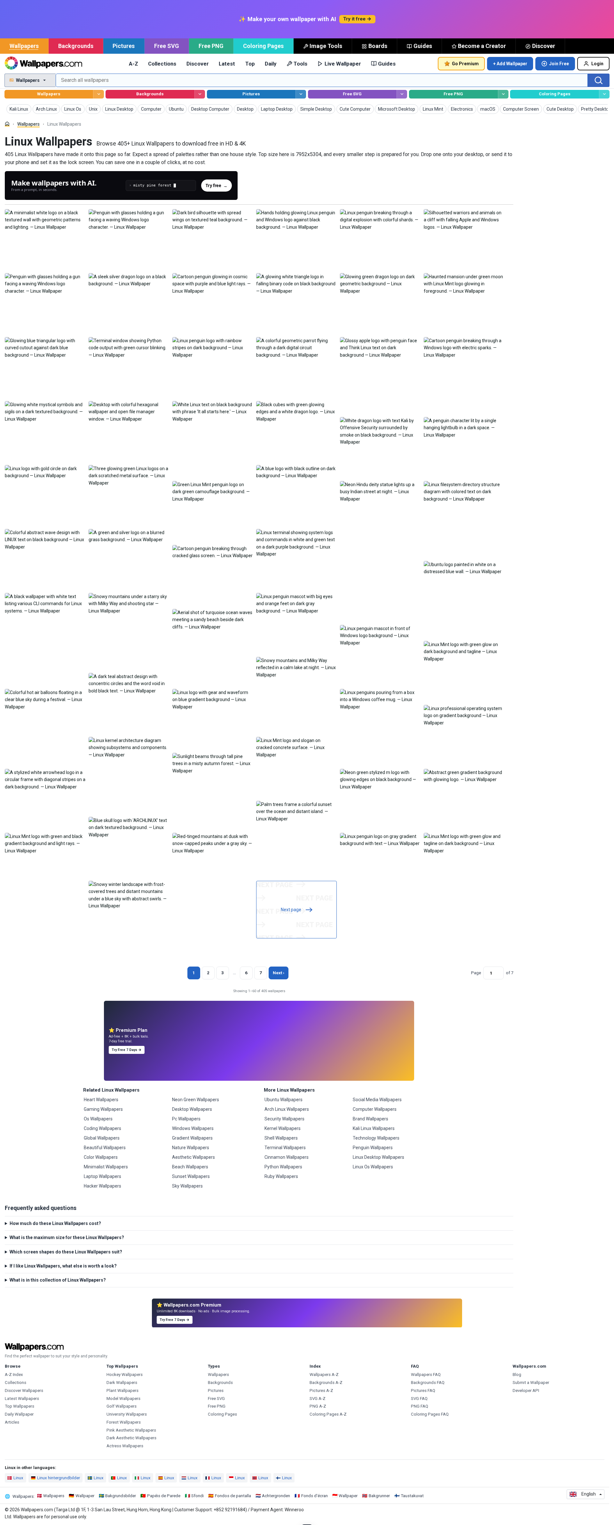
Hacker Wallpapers (102, 1186)
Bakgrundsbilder (120, 1495)
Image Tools (326, 46)
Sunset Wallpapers (191, 1176)
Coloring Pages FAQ (430, 1414)
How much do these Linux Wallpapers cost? (55, 1223)
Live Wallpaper (343, 63)
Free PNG (211, 46)
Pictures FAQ (423, 1390)
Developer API (526, 1390)
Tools (300, 63)
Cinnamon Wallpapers (286, 1157)
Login (597, 63)
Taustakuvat (412, 1495)
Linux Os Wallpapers (373, 1166)
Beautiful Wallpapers (105, 1147)
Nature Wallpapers (190, 1147)
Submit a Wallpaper (531, 1382)
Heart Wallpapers (101, 1099)
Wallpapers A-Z (324, 1374)
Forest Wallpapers (123, 1422)
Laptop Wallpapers (102, 1176)
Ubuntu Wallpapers (283, 1099)
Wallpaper (84, 1495)
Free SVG (166, 46)
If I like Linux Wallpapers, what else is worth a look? (63, 1265)
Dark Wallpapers (121, 1382)
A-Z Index (14, 1374)
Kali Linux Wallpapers (374, 1128)
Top (250, 63)
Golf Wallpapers (121, 1406)
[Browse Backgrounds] (199, 94)
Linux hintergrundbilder (58, 1477)
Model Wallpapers (123, 1398)
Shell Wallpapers (281, 1138)
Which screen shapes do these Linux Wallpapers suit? (66, 1251)
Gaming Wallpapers (103, 1109)
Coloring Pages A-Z (328, 1414)
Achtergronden (276, 1495)
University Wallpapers (126, 1414)
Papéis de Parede (163, 1495)
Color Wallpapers (101, 1157)
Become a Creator (482, 46)
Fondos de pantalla (233, 1495)
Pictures (124, 46)
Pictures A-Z (321, 1390)
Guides (422, 46)
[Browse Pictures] (300, 94)
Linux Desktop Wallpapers (378, 1157)
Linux (18, 1477)
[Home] (7, 124)
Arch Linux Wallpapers (286, 1109)
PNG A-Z (318, 1406)
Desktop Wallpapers (192, 1109)
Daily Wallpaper (19, 1414)
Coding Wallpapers (102, 1128)
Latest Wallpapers (22, 1398)
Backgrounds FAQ (428, 1382)
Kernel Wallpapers (282, 1128)
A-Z (133, 63)
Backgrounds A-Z (326, 1382)
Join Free (559, 63)
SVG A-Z (318, 1398)
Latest (227, 63)
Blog (517, 1374)
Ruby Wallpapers (281, 1176)
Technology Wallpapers (376, 1138)
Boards (377, 46)
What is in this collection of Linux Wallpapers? (58, 1280)
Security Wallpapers (284, 1118)
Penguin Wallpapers (373, 1147)
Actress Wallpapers (124, 1445)
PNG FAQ (419, 1406)
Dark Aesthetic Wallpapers (131, 1437)
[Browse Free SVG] (402, 94)
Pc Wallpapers (186, 1118)
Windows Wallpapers (193, 1128)
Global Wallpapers (102, 1138)
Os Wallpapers (98, 1118)
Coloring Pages (263, 46)
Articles (12, 1422)
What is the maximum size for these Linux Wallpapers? (67, 1237)
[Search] (599, 80)
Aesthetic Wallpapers (193, 1157)
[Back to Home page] (43, 63)
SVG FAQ (419, 1398)
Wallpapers (24, 46)
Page (476, 972)
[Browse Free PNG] (503, 94)
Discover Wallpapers (24, 1390)
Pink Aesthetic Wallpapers (131, 1430)
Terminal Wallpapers (285, 1147)
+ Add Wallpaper (510, 63)
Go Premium (465, 63)
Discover (543, 46)
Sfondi (197, 1495)
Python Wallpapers (283, 1166)
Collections (162, 63)
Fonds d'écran (314, 1495)
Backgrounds (75, 46)
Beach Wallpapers (190, 1166)
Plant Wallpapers (122, 1390)
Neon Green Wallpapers (195, 1099)
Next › (278, 972)
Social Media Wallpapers (377, 1099)
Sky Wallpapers (187, 1186)
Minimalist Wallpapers (106, 1166)
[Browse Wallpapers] (98, 94)
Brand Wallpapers (370, 1118)
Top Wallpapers (19, 1406)
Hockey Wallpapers (124, 1374)
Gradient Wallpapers (192, 1138)
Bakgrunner (379, 1495)
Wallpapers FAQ (426, 1374)
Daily (270, 63)
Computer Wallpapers (375, 1109)
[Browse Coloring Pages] (604, 94)
